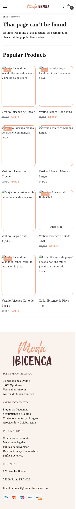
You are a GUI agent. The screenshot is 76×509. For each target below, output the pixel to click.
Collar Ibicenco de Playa (54, 300)
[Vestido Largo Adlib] (19, 210)
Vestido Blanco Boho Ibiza (55, 111)
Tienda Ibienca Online (16, 380)
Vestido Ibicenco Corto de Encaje (18, 303)
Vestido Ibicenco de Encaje (18, 111)
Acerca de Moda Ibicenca (18, 394)
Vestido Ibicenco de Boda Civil (54, 238)
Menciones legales (14, 442)
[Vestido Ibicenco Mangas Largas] (56, 145)
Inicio (5, 16)
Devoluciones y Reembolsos (20, 451)
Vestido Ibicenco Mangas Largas (54, 174)
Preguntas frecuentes (15, 409)
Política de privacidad (16, 446)
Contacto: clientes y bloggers (20, 418)
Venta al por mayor (14, 389)
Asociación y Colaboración (19, 422)
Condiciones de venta (16, 438)
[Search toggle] (62, 6)
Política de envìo (13, 455)
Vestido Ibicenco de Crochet (14, 174)
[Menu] (9, 6)
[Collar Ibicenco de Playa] (56, 275)
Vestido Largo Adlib (14, 236)
